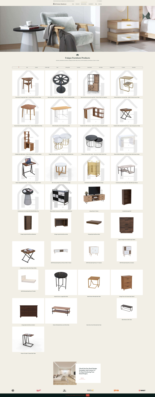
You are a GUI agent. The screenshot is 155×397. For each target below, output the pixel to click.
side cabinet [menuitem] (89, 67)
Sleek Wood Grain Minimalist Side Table (94, 324)
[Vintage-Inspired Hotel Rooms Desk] (61, 223)
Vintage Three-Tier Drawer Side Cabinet (126, 296)
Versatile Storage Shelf (126, 211)
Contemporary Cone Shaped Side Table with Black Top (28, 211)
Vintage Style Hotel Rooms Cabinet (28, 324)
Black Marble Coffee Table (127, 319)
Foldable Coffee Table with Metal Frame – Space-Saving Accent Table (127, 125)
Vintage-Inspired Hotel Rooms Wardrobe (28, 234)
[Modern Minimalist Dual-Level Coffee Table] (61, 311)
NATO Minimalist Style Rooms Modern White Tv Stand (61, 262)
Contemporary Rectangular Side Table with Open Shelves (127, 182)
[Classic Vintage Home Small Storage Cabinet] (127, 225)
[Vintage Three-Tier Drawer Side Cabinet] (127, 282)
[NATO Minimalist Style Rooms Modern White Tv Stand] (61, 251)
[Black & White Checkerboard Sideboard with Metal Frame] (61, 197)
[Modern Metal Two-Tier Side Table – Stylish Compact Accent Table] (127, 83)
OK (87, 395)
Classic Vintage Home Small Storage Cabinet (126, 239)
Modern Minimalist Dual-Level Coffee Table (61, 324)
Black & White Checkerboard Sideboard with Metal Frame (61, 211)
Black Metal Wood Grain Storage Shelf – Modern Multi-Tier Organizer (94, 97)
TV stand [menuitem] (123, 67)
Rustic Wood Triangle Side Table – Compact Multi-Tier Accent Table (28, 97)
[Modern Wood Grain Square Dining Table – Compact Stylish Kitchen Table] (28, 111)
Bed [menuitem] (27, 67)
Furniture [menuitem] (78, 67)
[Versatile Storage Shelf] (127, 197)
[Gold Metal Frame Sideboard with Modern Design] (94, 168)
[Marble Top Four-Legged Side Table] (61, 282)
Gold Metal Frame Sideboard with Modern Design (93, 182)
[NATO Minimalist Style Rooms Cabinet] (127, 251)
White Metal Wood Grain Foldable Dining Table (61, 125)
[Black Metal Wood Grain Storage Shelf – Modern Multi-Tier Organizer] (94, 83)
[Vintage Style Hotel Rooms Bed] (94, 223)
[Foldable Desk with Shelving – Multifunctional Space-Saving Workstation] (94, 111)
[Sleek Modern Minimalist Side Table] (94, 282)
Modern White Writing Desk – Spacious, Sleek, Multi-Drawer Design (126, 154)
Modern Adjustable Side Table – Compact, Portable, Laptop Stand (28, 182)
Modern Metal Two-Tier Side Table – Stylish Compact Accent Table (126, 97)
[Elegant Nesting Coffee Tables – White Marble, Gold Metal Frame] (61, 140)
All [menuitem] (18, 67)
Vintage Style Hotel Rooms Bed (94, 234)
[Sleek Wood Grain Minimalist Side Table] (94, 311)
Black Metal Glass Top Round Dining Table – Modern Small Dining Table (61, 97)
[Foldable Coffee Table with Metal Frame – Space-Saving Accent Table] (127, 111)
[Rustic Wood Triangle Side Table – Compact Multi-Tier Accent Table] (28, 83)
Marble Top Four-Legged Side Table (61, 296)
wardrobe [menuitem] (133, 67)
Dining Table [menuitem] (68, 67)
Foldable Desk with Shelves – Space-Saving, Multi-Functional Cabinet (28, 154)
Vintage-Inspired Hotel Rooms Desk (61, 234)
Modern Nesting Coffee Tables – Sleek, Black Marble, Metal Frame (93, 154)
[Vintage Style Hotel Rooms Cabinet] (28, 311)
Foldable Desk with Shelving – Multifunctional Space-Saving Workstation (94, 125)
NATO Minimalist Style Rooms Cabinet (127, 262)
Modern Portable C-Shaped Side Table (28, 353)
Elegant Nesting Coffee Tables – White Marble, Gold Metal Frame (61, 154)
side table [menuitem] (100, 67)
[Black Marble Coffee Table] (127, 308)
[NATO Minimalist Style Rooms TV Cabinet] (94, 251)
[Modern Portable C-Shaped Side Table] (28, 339)
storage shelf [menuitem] (112, 67)
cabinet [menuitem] (36, 67)
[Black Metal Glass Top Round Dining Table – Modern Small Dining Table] (61, 83)
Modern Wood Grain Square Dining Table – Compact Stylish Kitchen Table (28, 125)
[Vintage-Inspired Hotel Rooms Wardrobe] (28, 223)
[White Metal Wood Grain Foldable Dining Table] (61, 111)
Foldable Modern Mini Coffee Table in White (28, 268)
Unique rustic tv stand (93, 211)
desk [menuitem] (57, 67)
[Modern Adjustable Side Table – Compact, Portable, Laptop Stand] (28, 168)
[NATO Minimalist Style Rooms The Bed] (28, 280)
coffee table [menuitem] (47, 67)
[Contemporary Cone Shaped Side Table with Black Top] (28, 197)
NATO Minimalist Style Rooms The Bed (28, 291)
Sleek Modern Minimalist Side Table (94, 296)
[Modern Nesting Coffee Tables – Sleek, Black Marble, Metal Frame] (94, 140)
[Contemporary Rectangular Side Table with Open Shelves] (127, 168)
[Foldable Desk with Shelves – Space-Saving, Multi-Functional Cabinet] (28, 140)
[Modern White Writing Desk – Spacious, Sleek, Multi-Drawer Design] (127, 140)
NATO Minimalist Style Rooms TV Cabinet (94, 262)
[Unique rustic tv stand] (94, 197)
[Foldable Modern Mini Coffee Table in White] (28, 254)
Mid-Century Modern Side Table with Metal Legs (61, 182)
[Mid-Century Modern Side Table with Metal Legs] (61, 168)
